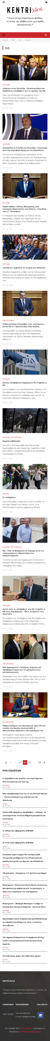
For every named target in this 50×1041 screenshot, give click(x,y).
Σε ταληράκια (9, 497)
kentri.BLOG (25, 1028)
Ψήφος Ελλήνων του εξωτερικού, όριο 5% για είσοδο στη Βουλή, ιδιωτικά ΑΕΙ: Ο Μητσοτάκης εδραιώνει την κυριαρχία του (24, 728)
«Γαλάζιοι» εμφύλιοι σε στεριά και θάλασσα (24, 267)
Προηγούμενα (6, 762)
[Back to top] (43, 1034)
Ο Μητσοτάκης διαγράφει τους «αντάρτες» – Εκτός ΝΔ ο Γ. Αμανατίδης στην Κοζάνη (24, 325)
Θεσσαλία (6, 605)
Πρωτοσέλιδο (16, 437)
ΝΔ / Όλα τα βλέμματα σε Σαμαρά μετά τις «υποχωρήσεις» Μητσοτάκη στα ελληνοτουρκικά (23, 553)
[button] (4, 2)
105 (39, 762)
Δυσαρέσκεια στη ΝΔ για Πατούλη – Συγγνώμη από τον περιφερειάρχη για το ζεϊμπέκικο (25, 149)
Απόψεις (6, 494)
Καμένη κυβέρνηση (11, 441)
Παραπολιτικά (8, 320)
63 (20, 762)
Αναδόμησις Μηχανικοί (30, 1031)
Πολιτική (6, 85)
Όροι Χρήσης (8, 1014)
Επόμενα (44, 762)
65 (30, 762)
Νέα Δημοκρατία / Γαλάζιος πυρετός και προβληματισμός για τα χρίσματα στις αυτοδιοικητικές (22, 669)
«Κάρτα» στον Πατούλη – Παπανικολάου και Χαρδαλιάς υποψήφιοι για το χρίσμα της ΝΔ (24, 89)
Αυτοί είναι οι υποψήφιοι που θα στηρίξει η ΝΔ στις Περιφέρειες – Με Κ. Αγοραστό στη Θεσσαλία (24, 611)
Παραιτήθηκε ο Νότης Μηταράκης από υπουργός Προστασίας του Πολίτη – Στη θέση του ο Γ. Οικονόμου (24, 209)
